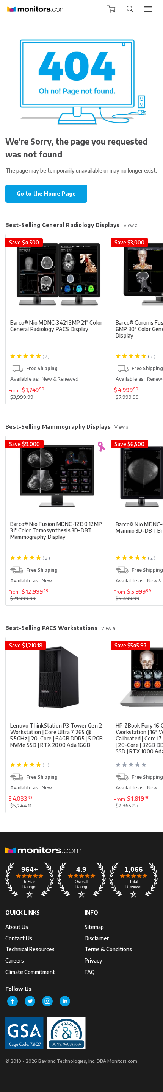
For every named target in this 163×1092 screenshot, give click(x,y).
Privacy (93, 960)
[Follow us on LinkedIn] (65, 1001)
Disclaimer (97, 938)
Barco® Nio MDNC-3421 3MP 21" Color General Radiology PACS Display (56, 325)
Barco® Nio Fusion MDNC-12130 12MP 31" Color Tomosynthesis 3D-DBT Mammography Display (56, 530)
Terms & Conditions (108, 949)
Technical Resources (30, 949)
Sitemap (94, 927)
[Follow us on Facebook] (12, 1001)
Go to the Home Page (46, 193)
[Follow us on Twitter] (30, 1001)
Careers (14, 960)
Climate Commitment (30, 972)
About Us (16, 927)
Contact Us (18, 938)
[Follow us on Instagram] (47, 1001)
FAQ (90, 972)
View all (132, 225)
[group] (148, 9)
